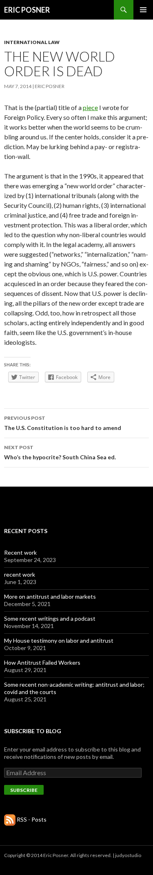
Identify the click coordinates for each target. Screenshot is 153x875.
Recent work (20, 552)
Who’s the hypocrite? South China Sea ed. (60, 452)
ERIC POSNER (27, 9)
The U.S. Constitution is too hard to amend (62, 423)
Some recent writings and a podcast (49, 618)
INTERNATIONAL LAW (32, 42)
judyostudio (128, 855)
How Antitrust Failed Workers (42, 662)
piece (90, 107)
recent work (19, 574)
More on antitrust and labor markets (50, 596)
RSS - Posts (32, 819)
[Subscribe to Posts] (10, 819)
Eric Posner (49, 86)
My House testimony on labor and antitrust (58, 640)
